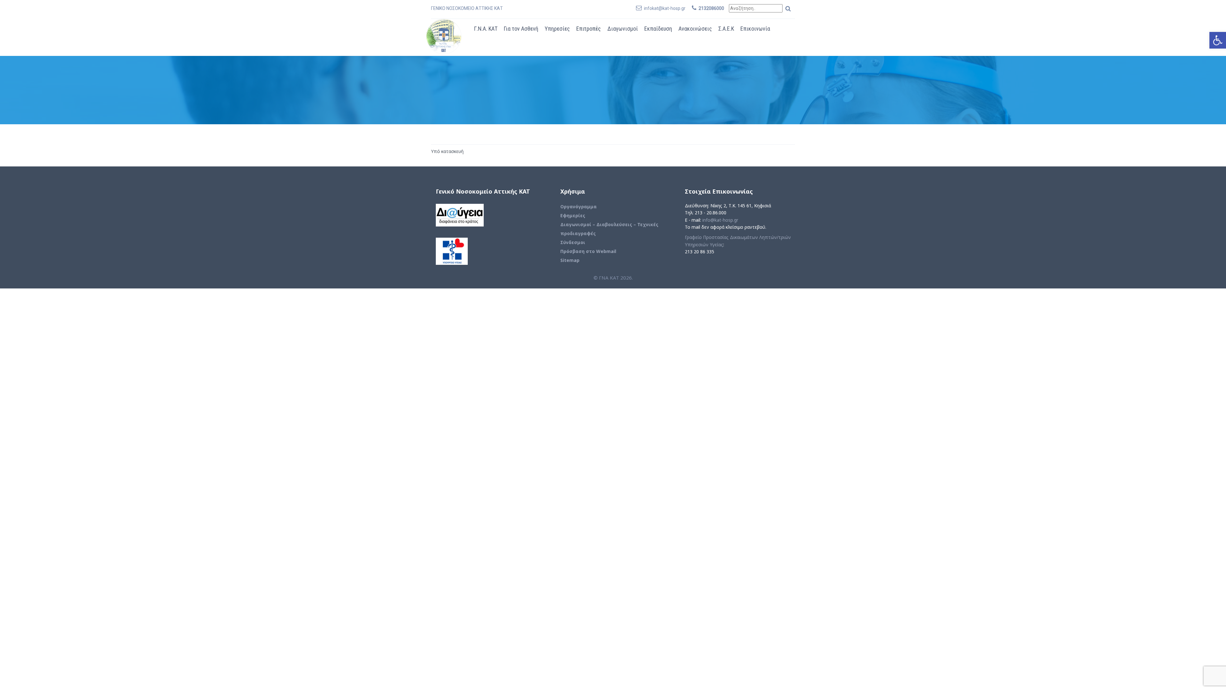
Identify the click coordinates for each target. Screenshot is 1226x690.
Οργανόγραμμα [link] (578, 206)
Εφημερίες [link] (572, 215)
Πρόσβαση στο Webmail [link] (588, 251)
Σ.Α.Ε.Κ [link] (726, 28)
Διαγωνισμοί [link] (622, 28)
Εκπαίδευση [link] (658, 28)
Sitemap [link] (569, 260)
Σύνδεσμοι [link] (572, 242)
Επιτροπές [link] (588, 28)
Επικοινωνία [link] (755, 28)
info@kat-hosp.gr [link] (720, 220)
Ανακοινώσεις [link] (695, 28)
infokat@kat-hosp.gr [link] (664, 8)
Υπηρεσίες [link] (557, 28)
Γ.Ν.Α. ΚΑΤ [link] (485, 28)
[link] (1217, 40)
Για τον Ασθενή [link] (521, 28)
